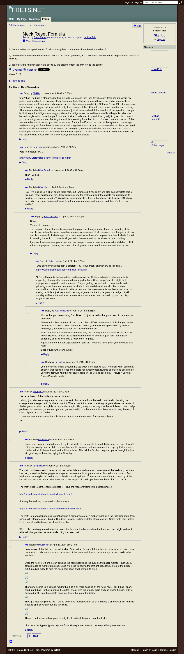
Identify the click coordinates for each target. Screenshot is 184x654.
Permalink (21, 93)
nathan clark (39, 465)
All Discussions (17, 25)
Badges (135, 649)
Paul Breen (38, 146)
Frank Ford (43, 439)
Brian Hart (43, 186)
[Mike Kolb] (159, 59)
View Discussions (35, 41)
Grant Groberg (158, 92)
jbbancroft (38, 391)
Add (139, 25)
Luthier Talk (90, 37)
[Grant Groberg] (159, 82)
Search (180, 2)
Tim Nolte (59, 361)
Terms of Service (168, 649)
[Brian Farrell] (14, 41)
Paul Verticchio (51, 216)
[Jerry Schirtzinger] (159, 131)
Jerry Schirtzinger (157, 143)
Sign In (138, 2)
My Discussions (37, 25)
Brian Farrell (40, 37)
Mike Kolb (156, 69)
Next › (36, 635)
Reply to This (17, 80)
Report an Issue (149, 649)
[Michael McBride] (159, 105)
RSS (11, 641)
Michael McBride (155, 117)
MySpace (17, 69)
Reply (23, 139)
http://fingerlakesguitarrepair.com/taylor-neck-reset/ (45, 494)
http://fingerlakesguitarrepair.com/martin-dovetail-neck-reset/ (50, 508)
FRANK (36, 93)
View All (171, 152)
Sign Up (129, 2)
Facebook (32, 69)
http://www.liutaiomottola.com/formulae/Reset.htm (45, 157)
